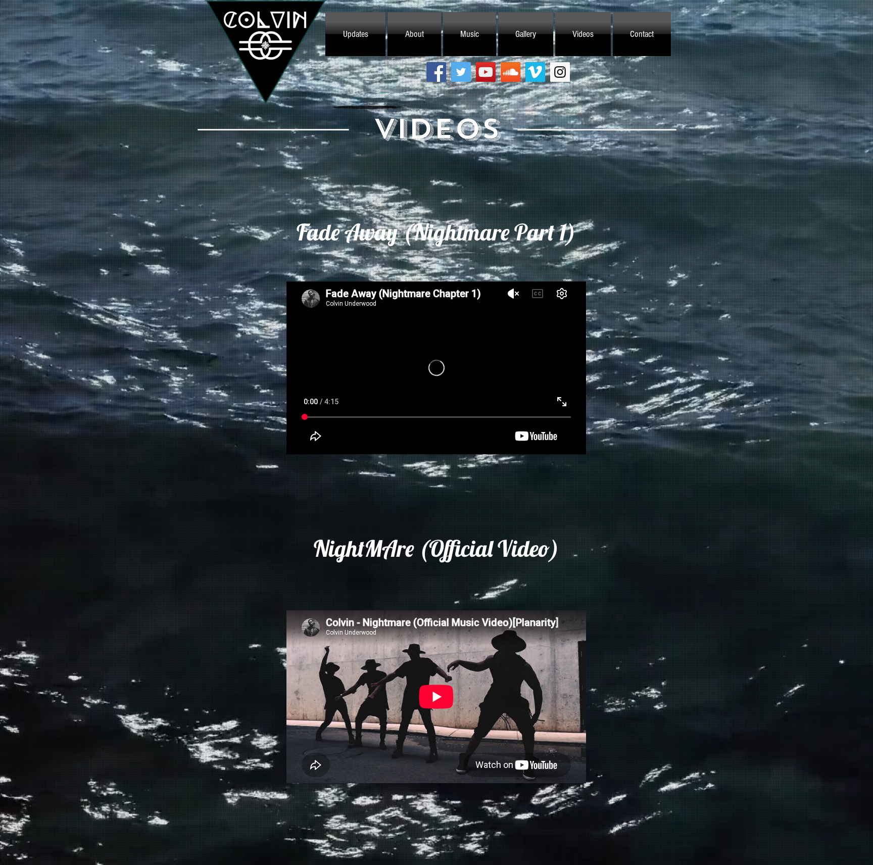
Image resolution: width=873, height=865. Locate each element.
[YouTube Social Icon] (486, 72)
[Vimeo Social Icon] (535, 72)
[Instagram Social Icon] (560, 72)
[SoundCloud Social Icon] (510, 72)
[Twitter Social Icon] (461, 72)
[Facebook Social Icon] (436, 72)
